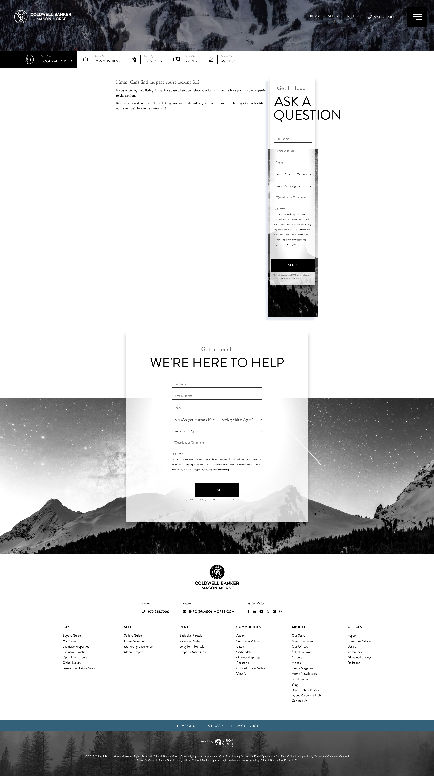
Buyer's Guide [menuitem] (72, 635)
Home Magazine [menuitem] (302, 668)
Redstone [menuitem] (242, 662)
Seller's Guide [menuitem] (133, 635)
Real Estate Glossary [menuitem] (305, 689)
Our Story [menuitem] (298, 635)
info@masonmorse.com (212, 611)
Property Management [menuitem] (195, 651)
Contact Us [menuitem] (299, 700)
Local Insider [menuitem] (300, 679)
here (174, 103)
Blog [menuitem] (295, 684)
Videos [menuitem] (296, 662)
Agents (227, 59)
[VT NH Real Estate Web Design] (217, 743)
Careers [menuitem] (297, 657)
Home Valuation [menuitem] (134, 641)
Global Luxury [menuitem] (72, 662)
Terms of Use (187, 725)
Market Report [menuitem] (134, 651)
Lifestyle (152, 61)
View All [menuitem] (241, 673)
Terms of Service (291, 278)
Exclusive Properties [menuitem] (76, 646)
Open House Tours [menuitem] (75, 657)
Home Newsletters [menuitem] (304, 673)
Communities (106, 61)
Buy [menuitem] (313, 16)
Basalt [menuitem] (240, 646)
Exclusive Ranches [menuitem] (75, 651)
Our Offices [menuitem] (300, 646)
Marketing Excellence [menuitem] (138, 646)
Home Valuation (55, 59)
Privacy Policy (292, 244)
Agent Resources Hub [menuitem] (306, 695)
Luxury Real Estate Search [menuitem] (80, 668)
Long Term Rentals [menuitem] (192, 646)
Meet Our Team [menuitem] (302, 641)
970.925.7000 (385, 17)
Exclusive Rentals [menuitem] (191, 635)
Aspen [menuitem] (240, 635)
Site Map (215, 725)
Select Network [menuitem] (302, 651)
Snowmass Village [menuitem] (248, 641)
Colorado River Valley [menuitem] (250, 668)
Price (190, 61)
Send (292, 265)
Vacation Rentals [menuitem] (191, 641)
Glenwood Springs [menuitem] (248, 657)
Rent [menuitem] (351, 16)
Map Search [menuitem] (70, 641)
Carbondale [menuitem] (244, 651)
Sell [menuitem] (332, 16)
